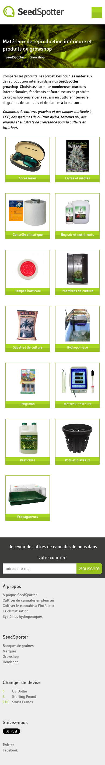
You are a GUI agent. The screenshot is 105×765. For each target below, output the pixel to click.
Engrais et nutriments (77, 235)
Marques (9, 651)
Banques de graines (18, 645)
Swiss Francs (22, 702)
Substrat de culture (28, 348)
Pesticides (27, 460)
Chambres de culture (77, 291)
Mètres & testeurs (77, 404)
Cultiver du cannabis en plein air (28, 600)
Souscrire (89, 568)
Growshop (11, 656)
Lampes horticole (28, 291)
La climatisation (16, 611)
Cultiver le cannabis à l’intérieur (28, 605)
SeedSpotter (34, 12)
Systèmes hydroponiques (23, 616)
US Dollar (19, 691)
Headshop (10, 662)
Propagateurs (27, 517)
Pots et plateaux (77, 460)
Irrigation (27, 404)
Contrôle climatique (28, 235)
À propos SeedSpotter (20, 595)
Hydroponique (77, 348)
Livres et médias (77, 178)
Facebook (10, 750)
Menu (97, 12)
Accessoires (28, 178)
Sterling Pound (24, 696)
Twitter (8, 745)
